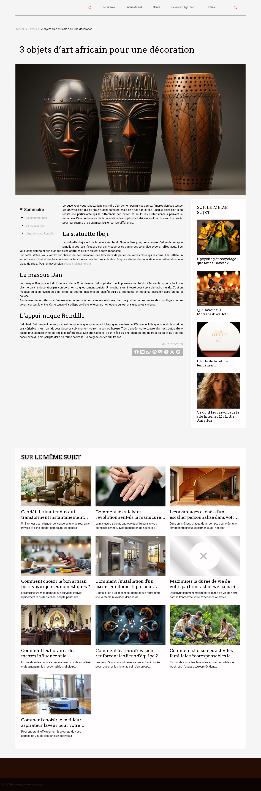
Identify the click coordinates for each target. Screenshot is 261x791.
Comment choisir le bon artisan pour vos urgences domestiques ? (55, 584)
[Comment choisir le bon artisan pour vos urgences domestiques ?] (56, 555)
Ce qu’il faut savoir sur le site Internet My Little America (218, 416)
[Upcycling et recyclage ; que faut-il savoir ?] (218, 237)
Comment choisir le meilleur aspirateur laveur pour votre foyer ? (51, 725)
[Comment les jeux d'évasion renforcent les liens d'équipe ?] (131, 625)
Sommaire (34, 209)
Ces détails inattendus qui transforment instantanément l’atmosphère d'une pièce (52, 517)
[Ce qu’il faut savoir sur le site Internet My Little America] (218, 390)
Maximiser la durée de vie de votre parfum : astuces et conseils (204, 584)
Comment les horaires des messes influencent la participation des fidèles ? (48, 656)
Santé (156, 7)
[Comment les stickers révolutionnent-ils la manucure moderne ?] (131, 486)
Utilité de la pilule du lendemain (215, 363)
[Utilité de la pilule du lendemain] (218, 339)
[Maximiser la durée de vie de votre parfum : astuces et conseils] (205, 555)
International (134, 7)
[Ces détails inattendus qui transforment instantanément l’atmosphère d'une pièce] (56, 486)
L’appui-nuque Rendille (40, 233)
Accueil (20, 29)
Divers (211, 7)
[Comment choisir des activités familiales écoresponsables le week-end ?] (205, 625)
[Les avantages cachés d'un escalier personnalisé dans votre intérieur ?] (205, 486)
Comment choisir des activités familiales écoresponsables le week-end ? (201, 656)
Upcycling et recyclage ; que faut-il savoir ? (217, 261)
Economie (109, 7)
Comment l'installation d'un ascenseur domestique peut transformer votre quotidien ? (126, 587)
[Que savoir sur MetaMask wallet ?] (218, 288)
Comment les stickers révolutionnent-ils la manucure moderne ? (128, 517)
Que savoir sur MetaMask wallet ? (213, 312)
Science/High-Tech (183, 7)
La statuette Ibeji (36, 218)
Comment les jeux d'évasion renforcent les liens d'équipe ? (127, 653)
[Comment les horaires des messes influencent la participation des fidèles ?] (56, 625)
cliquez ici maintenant (77, 263)
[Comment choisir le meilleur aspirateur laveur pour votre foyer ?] (56, 694)
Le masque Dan (35, 225)
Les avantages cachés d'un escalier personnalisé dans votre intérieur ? (203, 517)
